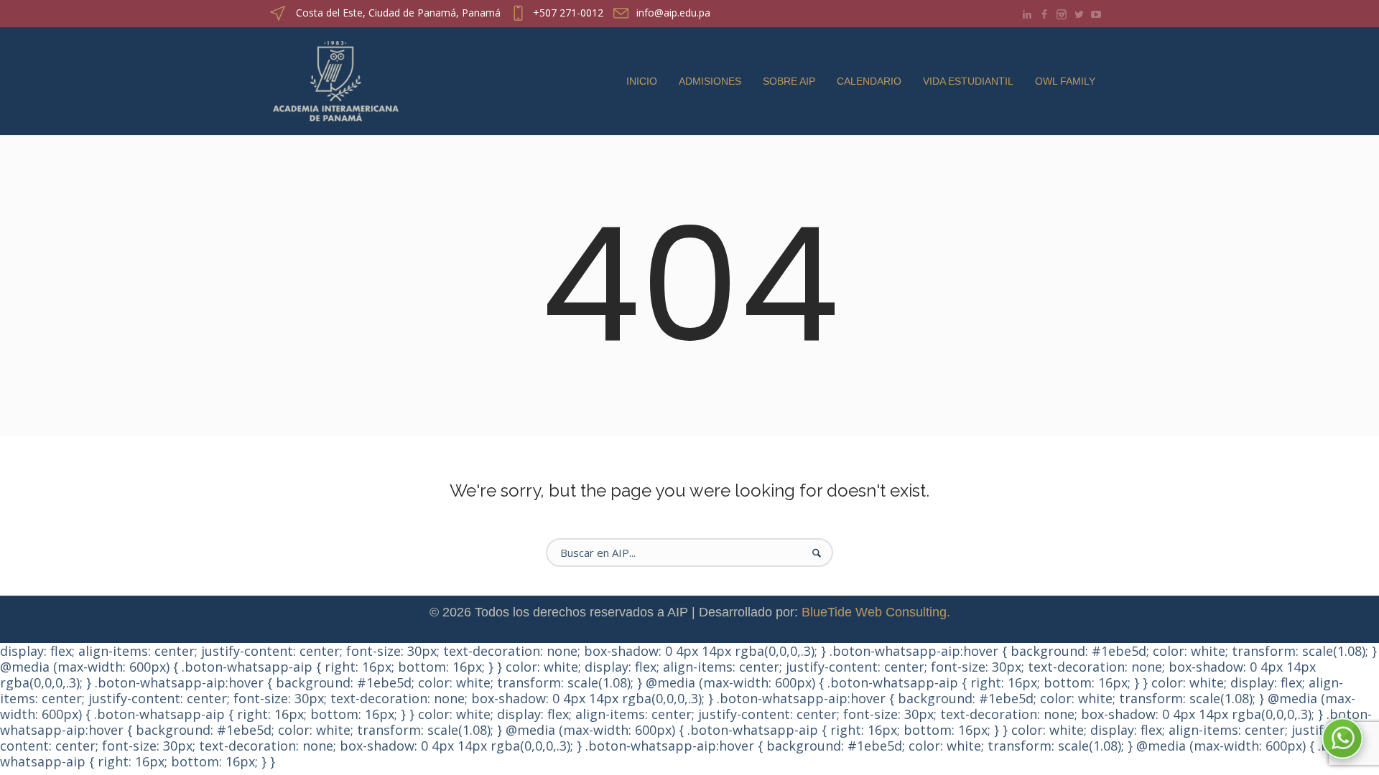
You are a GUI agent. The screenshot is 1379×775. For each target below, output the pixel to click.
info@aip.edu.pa (673, 12)
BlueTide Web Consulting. (876, 612)
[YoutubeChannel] (1096, 14)
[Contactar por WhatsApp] (1342, 738)
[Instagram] (1061, 14)
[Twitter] (1079, 14)
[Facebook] (1044, 14)
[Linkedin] (1027, 14)
